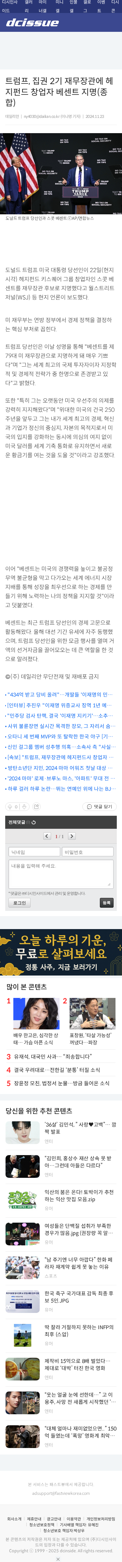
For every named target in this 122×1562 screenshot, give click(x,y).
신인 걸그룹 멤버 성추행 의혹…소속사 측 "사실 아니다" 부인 (59, 747)
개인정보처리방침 (101, 1519)
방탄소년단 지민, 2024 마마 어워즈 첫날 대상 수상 (60, 768)
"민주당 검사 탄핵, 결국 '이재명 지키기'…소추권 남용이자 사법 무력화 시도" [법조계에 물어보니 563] (60, 716)
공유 (36, 806)
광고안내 (54, 1519)
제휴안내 (34, 1519)
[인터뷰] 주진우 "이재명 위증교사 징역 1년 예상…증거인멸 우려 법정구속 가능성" (57, 705)
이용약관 (74, 1519)
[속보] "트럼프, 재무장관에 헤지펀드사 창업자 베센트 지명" (60, 757)
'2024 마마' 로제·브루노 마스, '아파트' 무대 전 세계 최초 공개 (61, 778)
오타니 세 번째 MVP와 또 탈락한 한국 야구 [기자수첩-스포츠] (60, 737)
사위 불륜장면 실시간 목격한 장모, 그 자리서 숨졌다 (61, 726)
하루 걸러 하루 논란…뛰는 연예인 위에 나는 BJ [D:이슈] (59, 789)
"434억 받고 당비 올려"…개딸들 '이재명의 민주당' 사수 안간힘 (60, 695)
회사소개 (14, 1519)
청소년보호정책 (41, 1524)
